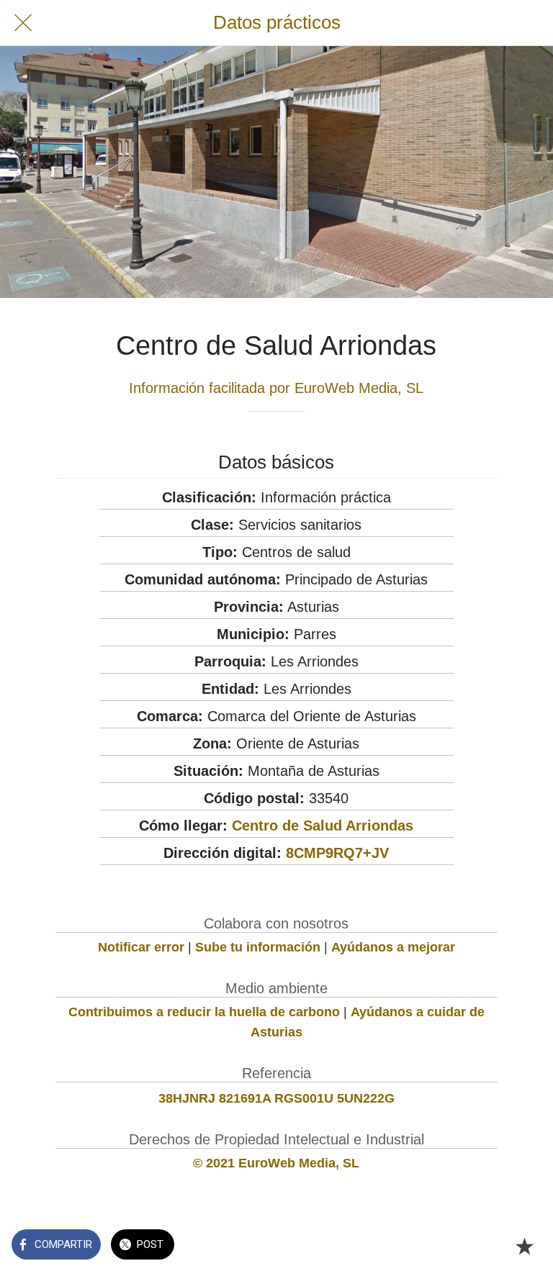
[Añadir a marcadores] (524, 1246)
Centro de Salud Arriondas (322, 825)
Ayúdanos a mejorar (393, 947)
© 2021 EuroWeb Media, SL (276, 1163)
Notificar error (141, 947)
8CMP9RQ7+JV (337, 853)
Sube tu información (257, 947)
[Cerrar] (23, 23)
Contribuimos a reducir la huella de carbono (204, 1012)
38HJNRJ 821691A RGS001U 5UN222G (276, 1098)
